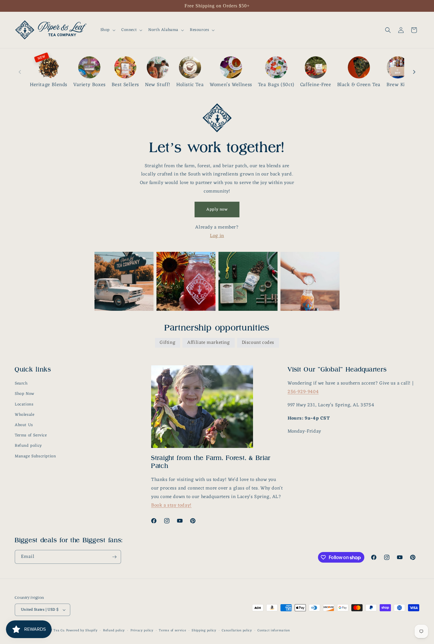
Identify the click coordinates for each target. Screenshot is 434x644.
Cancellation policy (237, 630)
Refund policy (28, 445)
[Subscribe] (114, 557)
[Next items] (414, 71)
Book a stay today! (171, 505)
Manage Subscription (35, 456)
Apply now (216, 209)
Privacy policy (142, 630)
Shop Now (24, 393)
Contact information (273, 630)
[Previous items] (19, 71)
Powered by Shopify (82, 630)
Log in (217, 236)
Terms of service (172, 630)
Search (21, 383)
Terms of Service (31, 435)
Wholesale (24, 414)
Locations (24, 404)
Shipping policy (204, 630)
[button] (107, 30)
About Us (24, 425)
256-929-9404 (303, 392)
